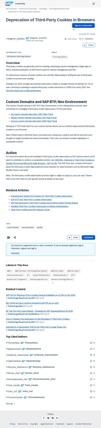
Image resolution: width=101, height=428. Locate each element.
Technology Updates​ (60, 57)
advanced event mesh (14, 275)
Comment (15, 253)
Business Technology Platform (61, 279)
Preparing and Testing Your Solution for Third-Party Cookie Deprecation (41, 196)
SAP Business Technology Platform (19, 56)
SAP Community (11, 9)
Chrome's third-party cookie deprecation (23, 91)
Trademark (60, 424)
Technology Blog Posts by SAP (59, 9)
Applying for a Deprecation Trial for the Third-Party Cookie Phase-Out (36, 327)
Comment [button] (88, 237)
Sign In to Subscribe (83, 25)
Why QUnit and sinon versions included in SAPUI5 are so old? (32, 303)
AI (27, 275)
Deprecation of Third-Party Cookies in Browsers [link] (24, 12)
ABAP (8, 271)
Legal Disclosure (46, 424)
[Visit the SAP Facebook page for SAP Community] (44, 418)
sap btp (39, 227)
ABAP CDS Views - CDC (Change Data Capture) (30, 271)
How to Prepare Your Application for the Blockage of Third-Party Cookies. (38, 319)
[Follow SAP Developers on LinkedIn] (57, 418)
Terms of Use (23, 424)
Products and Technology (28, 9)
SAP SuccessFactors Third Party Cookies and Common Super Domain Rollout (44, 203)
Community (20, 4)
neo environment (28, 227)
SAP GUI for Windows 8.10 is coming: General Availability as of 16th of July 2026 (40, 295)
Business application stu (38, 279)
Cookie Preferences (83, 424)
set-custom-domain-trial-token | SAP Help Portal (32, 114)
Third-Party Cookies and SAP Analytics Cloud (30, 210)
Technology (43, 9)
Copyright (34, 424)
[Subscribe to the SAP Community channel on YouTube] (53, 418)
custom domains (13, 227)
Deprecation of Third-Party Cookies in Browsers (50, 20)
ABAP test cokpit (72, 271)
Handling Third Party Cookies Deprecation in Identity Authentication (39, 206)
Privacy (12, 424)
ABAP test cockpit (57, 271)
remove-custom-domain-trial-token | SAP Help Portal (34, 121)
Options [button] (73, 29)
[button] (85, 45)
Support (70, 424)
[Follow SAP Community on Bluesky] (48, 418)
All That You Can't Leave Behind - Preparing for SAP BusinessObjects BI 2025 (39, 311)
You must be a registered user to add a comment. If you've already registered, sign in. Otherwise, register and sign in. (47, 246)
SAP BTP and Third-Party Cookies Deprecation (31, 200)
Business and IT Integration (16, 279)
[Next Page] (52, 283)
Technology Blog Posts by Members (24, 314)
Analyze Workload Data (41, 275)
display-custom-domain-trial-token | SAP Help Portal (34, 118)
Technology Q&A (15, 306)
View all (9, 404)
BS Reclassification (60, 275)
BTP (72, 275)
